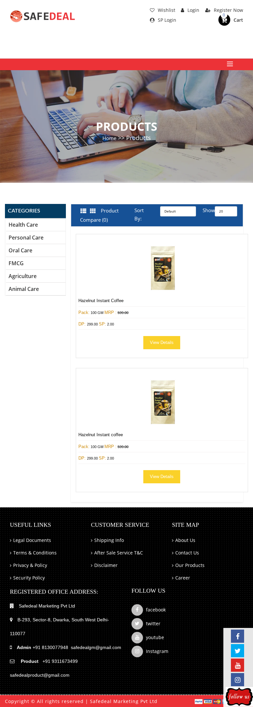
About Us (185, 540)
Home (109, 138)
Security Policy (29, 578)
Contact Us (187, 553)
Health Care (23, 224)
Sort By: (139, 214)
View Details (162, 342)
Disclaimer (106, 565)
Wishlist (166, 10)
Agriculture (23, 276)
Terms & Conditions (35, 553)
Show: (204, 210)
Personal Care (26, 237)
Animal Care (24, 289)
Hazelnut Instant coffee (100, 434)
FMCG (16, 263)
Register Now (228, 10)
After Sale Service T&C (118, 553)
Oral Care (20, 250)
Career (182, 578)
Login (193, 10)
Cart (238, 20)
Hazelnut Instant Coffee (101, 300)
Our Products (190, 565)
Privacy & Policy (30, 565)
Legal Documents (32, 540)
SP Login (167, 20)
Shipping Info (109, 540)
